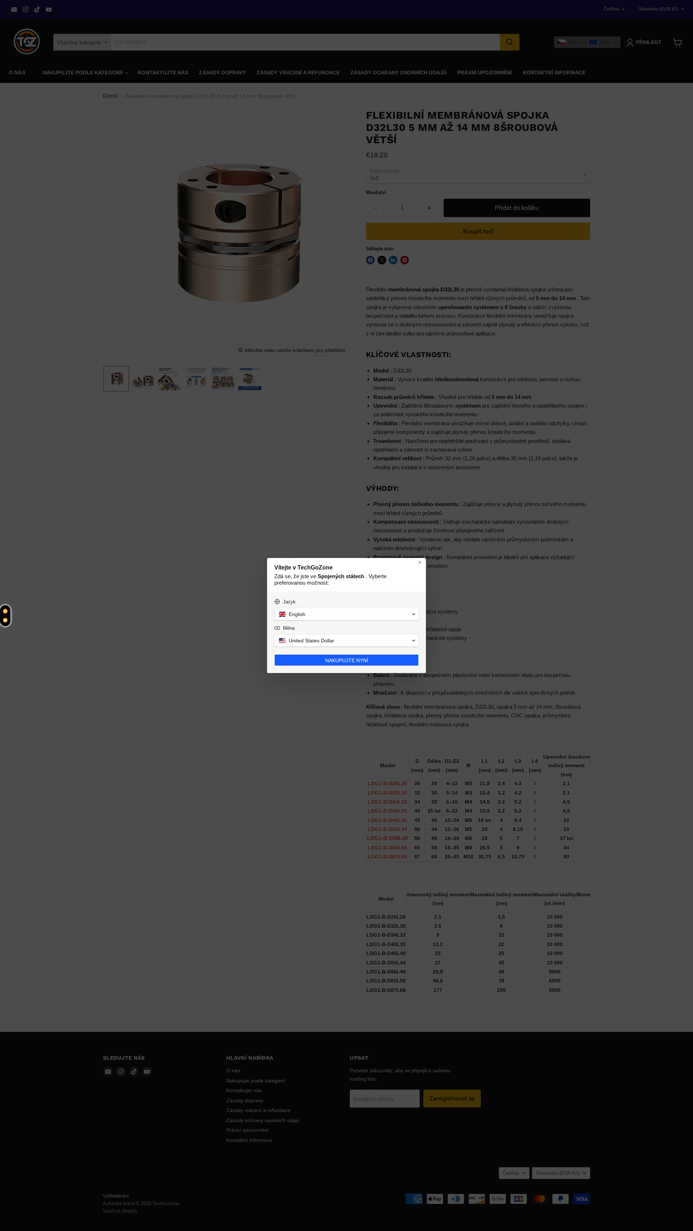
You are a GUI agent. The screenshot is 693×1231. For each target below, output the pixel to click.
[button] (346, 614)
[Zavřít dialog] (419, 562)
